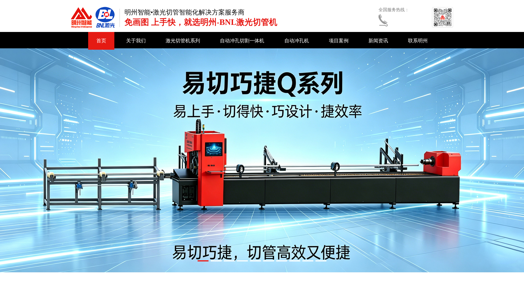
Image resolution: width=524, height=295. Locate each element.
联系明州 (418, 40)
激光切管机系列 (183, 40)
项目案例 (339, 40)
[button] (203, 260)
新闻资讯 (378, 40)
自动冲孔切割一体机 (242, 40)
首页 (101, 40)
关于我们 (136, 40)
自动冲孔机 (296, 40)
